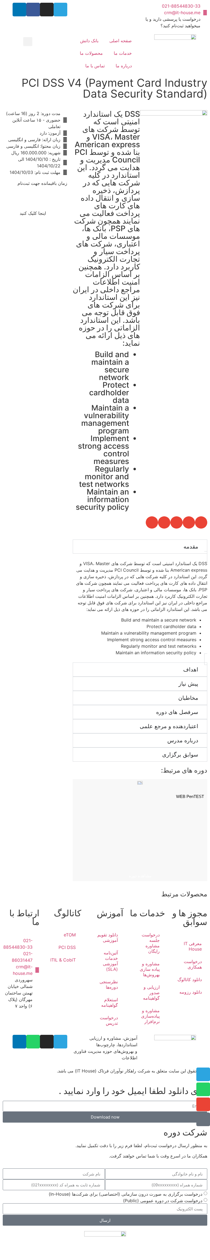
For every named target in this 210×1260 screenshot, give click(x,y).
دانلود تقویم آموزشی (107, 937)
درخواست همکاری (193, 964)
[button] (27, 41)
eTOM (70, 935)
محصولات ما (91, 53)
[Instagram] (47, 9)
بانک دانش (89, 40)
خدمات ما (123, 53)
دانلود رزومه (190, 992)
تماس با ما (95, 65)
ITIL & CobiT (63, 960)
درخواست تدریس (109, 1020)
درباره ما (124, 65)
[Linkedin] (19, 9)
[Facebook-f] (33, 9)
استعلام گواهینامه (109, 1002)
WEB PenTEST (190, 796)
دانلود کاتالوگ (189, 979)
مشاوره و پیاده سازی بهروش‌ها (150, 969)
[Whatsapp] (33, 1041)
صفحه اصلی (120, 40)
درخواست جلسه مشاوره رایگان (151, 943)
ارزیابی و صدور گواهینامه (151, 992)
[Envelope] (203, 1104)
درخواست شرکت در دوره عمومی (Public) (162, 1200)
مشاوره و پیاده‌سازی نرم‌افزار (150, 1016)
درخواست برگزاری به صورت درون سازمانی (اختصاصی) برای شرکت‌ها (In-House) (125, 1194)
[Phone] (203, 1119)
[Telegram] (60, 9)
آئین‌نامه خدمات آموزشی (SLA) (110, 961)
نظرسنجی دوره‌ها (109, 984)
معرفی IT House (193, 946)
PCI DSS (67, 947)
